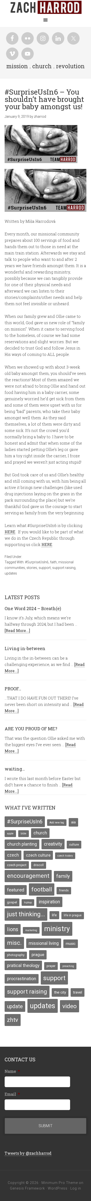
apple (10, 833)
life (54, 915)
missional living (44, 943)
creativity (53, 844)
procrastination (21, 978)
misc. (14, 942)
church (40, 832)
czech (13, 855)
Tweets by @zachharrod (28, 1153)
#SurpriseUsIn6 (37, 562)
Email (12, 1094)
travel (77, 992)
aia (73, 822)
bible (23, 833)
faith (53, 562)
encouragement (28, 875)
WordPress (57, 1188)
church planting (22, 844)
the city (60, 992)
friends (64, 890)
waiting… (15, 769)
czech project (16, 865)
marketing (31, 930)
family (63, 876)
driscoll (38, 865)
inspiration (49, 902)
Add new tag (57, 822)
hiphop (28, 902)
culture (74, 844)
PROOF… (13, 689)
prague (38, 954)
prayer (51, 966)
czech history (65, 855)
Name (12, 1071)
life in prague (73, 915)
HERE (10, 531)
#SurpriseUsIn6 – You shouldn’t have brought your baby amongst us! (44, 99)
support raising (63, 568)
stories (31, 568)
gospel (12, 902)
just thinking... (26, 914)
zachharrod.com (45, 7)
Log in (75, 1188)
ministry (57, 929)
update (15, 1006)
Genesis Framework (27, 1188)
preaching (68, 966)
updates (11, 573)
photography (16, 955)
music (70, 943)
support (45, 568)
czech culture (38, 855)
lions (12, 929)
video (69, 1006)
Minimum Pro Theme (59, 1183)
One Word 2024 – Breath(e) (33, 608)
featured (15, 890)
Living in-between (25, 648)
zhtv (12, 1019)
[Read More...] (17, 630)
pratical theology (23, 965)
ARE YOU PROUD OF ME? (31, 729)
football (41, 889)
